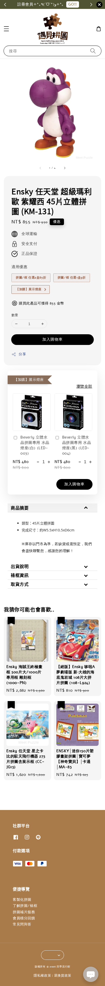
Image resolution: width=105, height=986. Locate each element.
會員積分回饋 (24, 918)
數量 (14, 315)
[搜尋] (93, 51)
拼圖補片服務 (24, 912)
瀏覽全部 (84, 386)
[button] (6, 28)
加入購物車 (52, 339)
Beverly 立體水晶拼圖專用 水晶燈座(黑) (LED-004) (76, 445)
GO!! (72, 4)
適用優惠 (19, 266)
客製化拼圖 (22, 899)
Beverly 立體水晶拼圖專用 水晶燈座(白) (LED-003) (34, 445)
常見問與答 (22, 924)
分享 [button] (22, 354)
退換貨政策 (63, 975)
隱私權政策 (42, 975)
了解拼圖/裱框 (25, 905)
